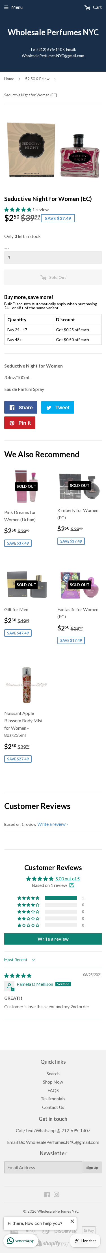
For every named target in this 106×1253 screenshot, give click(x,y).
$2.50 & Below (37, 78)
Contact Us (53, 1107)
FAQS (53, 1090)
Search (53, 1073)
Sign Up (92, 1167)
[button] (18, 209)
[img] (17, 975)
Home (9, 78)
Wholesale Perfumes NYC (53, 32)
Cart (97, 7)
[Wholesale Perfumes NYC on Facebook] (47, 1195)
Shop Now (53, 1081)
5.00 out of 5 (67, 878)
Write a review (51, 824)
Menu (17, 7)
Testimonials (53, 1098)
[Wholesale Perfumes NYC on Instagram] (56, 1195)
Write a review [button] (53, 938)
